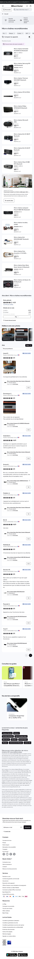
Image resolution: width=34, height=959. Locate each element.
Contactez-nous (7, 862)
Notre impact (6, 845)
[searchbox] (23, 9)
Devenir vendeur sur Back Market (11, 887)
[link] (9, 200)
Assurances (5, 881)
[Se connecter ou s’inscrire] (27, 6)
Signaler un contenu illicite (9, 936)
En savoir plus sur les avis (10, 320)
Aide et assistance (7, 864)
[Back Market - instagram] (4, 854)
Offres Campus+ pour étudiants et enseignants (14, 885)
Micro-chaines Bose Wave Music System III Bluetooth (18, 381)
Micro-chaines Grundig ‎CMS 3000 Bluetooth (17, 616)
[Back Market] (17, 6)
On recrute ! (5, 851)
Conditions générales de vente (10, 922)
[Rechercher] (14, 9)
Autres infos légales (7, 931)
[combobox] (5, 33)
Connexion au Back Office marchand (12, 890)
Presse (4, 842)
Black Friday (5, 913)
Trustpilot (5, 849)
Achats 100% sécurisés (8, 894)
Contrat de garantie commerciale (11, 878)
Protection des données (9, 929)
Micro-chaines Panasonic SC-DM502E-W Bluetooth (18, 423)
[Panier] (30, 6)
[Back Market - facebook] (10, 854)
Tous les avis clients (7, 908)
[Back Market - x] (14, 854)
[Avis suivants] (30, 655)
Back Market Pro (7, 892)
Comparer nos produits (8, 906)
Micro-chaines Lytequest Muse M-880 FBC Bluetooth (18, 557)
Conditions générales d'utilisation (11, 920)
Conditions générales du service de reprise (13, 925)
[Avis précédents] (26, 655)
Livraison (5, 866)
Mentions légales (7, 934)
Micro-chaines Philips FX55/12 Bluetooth (16, 591)
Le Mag (4, 904)
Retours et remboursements (10, 869)
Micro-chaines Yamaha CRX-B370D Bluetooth (17, 643)
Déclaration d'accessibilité (9, 847)
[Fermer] (32, 2)
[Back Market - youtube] (7, 854)
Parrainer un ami (7, 876)
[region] (17, 335)
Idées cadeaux (6, 910)
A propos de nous (7, 840)
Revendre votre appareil (8, 883)
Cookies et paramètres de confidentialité (13, 927)
